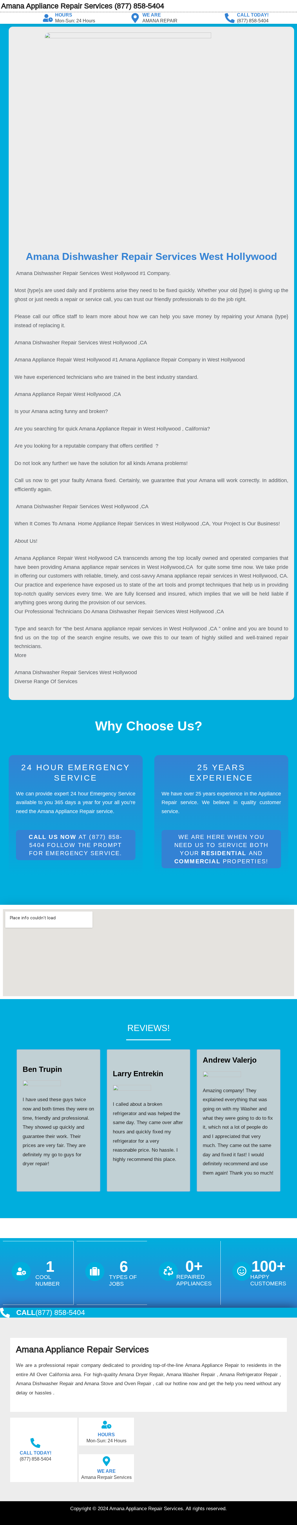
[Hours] (48, 18)
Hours (63, 14)
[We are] (135, 18)
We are (151, 14)
